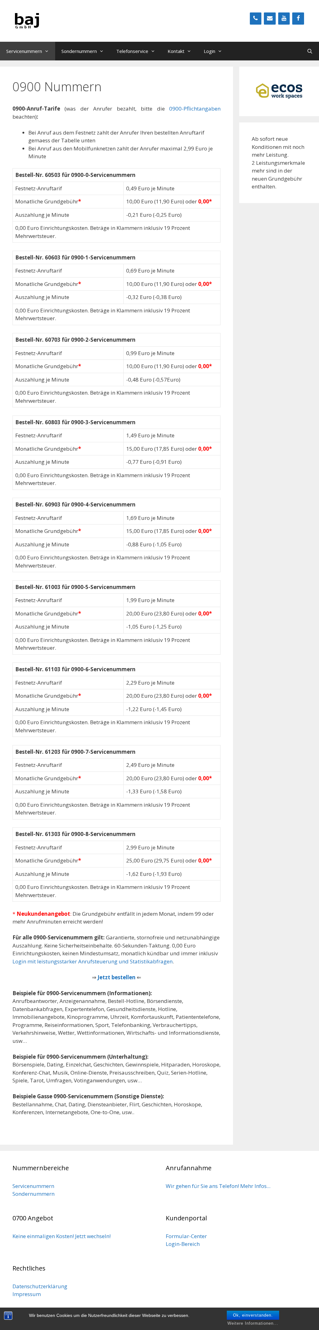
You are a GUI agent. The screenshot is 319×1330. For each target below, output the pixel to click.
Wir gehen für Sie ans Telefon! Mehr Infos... (218, 1186)
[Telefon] (256, 18)
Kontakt (176, 51)
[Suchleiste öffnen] (310, 51)
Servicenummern (24, 51)
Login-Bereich (183, 1243)
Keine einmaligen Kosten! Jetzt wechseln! (61, 1236)
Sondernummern (79, 51)
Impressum (26, 1294)
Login (209, 51)
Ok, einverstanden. (253, 1315)
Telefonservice (132, 51)
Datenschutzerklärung (39, 1286)
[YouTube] (284, 18)
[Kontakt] (270, 18)
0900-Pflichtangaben (195, 108)
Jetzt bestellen (117, 977)
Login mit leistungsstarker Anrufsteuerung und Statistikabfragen (92, 961)
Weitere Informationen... (252, 1323)
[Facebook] (298, 18)
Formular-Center (186, 1236)
